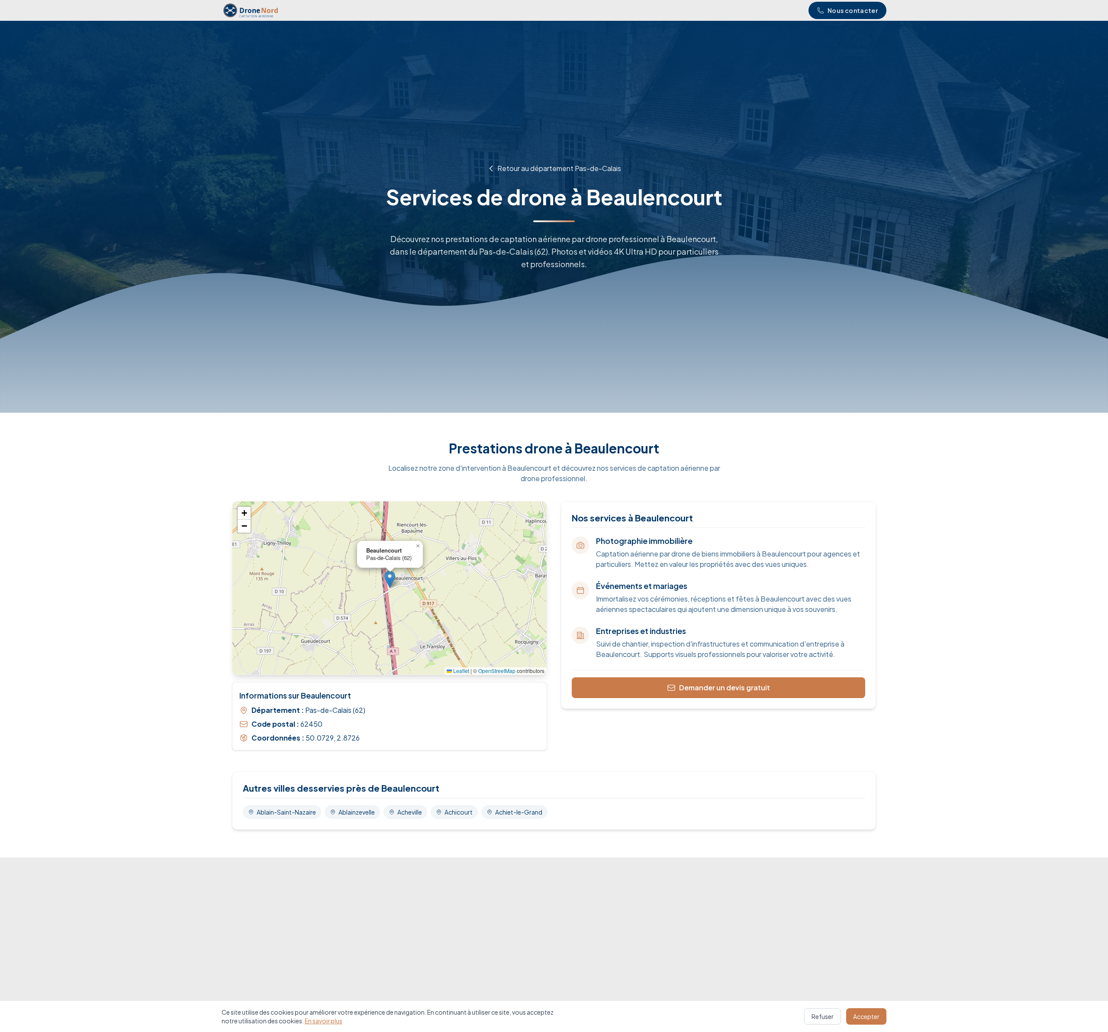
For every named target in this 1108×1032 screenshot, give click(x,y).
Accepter (866, 1016)
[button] (389, 579)
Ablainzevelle (356, 812)
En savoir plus (323, 1021)
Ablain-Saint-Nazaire (286, 812)
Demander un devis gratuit (724, 687)
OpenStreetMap (496, 670)
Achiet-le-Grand (518, 812)
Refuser (823, 1016)
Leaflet (460, 670)
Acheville (409, 812)
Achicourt (458, 812)
